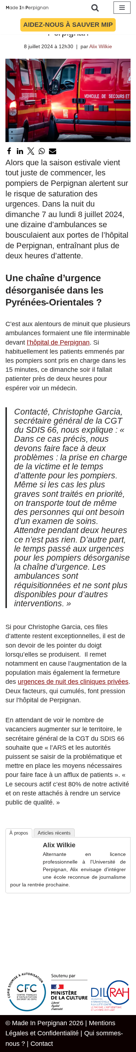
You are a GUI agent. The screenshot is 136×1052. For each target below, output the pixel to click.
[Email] (52, 151)
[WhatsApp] (41, 151)
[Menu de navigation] (122, 7)
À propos (18, 833)
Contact (41, 1043)
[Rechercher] (95, 8)
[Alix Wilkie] (24, 868)
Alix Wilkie (100, 46)
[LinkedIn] (20, 151)
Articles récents (54, 833)
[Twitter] (30, 151)
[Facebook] (9, 151)
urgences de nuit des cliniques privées (73, 681)
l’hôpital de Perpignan (58, 342)
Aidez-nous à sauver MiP (68, 24)
